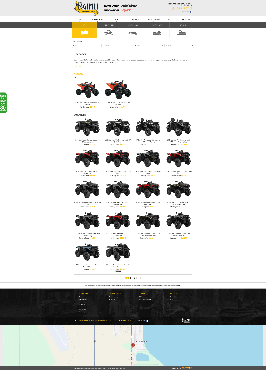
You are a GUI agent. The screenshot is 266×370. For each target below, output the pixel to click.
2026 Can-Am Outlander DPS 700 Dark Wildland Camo (148, 235)
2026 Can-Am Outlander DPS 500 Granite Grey (118, 203)
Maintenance (143, 297)
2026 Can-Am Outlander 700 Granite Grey (87, 203)
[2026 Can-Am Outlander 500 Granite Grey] (148, 158)
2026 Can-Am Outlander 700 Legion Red (179, 172)
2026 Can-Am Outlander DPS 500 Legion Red (148, 203)
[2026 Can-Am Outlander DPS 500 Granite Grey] (118, 189)
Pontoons (81, 307)
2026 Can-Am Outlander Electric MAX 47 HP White (148, 141)
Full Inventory (113, 297)
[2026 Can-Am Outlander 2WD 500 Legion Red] (87, 158)
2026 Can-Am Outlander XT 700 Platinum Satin (178, 235)
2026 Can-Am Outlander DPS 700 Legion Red (118, 235)
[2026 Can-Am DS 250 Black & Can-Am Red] (87, 90)
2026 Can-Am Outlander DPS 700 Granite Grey (87, 235)
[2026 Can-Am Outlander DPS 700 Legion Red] (118, 221)
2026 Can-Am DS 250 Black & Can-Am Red (87, 103)
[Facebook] (191, 12)
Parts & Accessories (145, 299)
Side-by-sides (82, 299)
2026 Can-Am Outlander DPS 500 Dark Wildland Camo (178, 203)
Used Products (115, 293)
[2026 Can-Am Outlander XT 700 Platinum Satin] (178, 221)
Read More (77, 66)
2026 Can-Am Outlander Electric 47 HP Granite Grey (87, 141)
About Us (173, 293)
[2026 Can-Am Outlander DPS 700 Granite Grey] (87, 221)
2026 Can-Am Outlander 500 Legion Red (118, 172)
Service (142, 293)
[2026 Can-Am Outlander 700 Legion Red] (178, 158)
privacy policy (112, 368)
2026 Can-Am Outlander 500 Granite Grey (148, 172)
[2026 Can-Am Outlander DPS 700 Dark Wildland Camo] (148, 221)
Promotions (82, 309)
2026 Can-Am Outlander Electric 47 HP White (118, 141)
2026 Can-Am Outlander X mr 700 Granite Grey (117, 266)
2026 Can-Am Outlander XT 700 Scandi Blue (87, 266)
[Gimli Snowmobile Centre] (86, 8)
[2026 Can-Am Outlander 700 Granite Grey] (87, 189)
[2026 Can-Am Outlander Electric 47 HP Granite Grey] (87, 127)
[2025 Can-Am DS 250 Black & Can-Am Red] (118, 90)
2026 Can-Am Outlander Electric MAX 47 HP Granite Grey (178, 141)
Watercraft (81, 304)
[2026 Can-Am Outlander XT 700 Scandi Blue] (87, 252)
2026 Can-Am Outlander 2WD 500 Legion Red (87, 172)
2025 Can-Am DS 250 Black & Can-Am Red (117, 103)
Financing (81, 312)
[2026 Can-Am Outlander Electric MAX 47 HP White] (148, 127)
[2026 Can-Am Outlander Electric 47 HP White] (118, 127)
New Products (84, 293)
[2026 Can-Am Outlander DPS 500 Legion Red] (148, 189)
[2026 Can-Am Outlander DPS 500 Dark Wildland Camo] (178, 189)
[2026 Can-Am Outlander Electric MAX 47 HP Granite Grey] (178, 127)
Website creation (175, 368)
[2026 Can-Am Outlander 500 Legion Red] (118, 158)
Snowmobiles (82, 302)
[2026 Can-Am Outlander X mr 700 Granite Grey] (118, 252)
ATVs (80, 297)
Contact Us (173, 297)
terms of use (121, 368)
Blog (171, 299)
